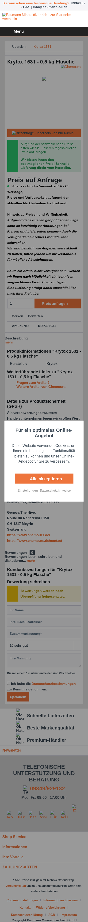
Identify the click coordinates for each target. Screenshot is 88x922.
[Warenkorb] (80, 31)
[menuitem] (13, 31)
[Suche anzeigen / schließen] (57, 31)
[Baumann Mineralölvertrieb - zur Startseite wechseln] (44, 18)
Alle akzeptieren (45, 478)
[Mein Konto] (69, 31)
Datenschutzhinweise (55, 490)
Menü (19, 31)
